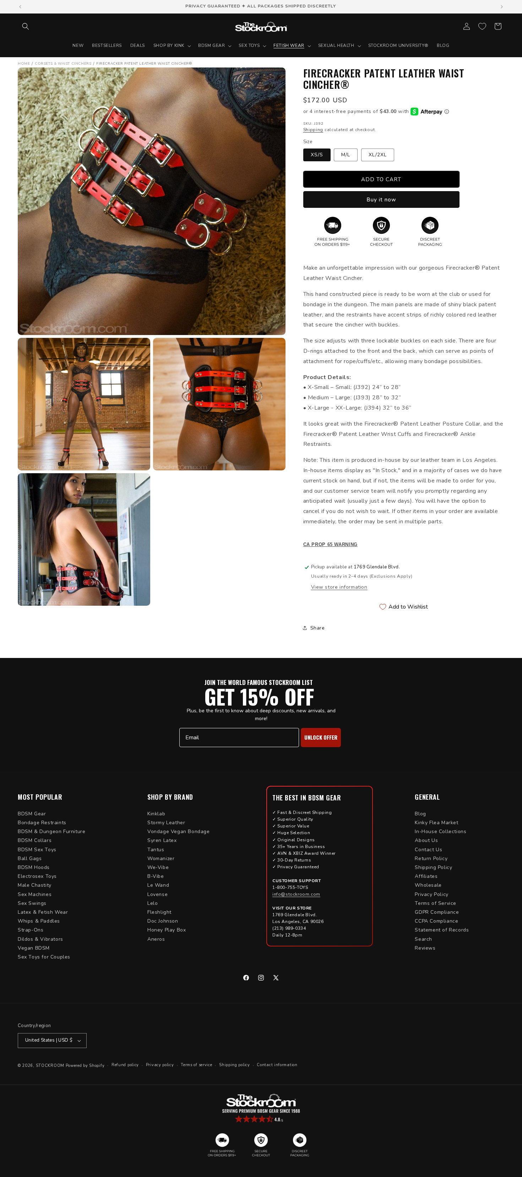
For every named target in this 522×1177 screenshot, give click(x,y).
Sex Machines (34, 894)
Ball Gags (30, 858)
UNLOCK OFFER (320, 737)
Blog (420, 813)
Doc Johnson (162, 921)
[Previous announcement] (20, 7)
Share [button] (317, 628)
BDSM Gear (32, 813)
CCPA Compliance (436, 921)
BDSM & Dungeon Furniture (51, 831)
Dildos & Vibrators (40, 939)
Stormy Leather (166, 822)
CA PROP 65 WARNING (330, 544)
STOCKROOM (50, 1065)
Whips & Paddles (39, 921)
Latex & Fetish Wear (43, 912)
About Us (426, 840)
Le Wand (158, 885)
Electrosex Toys (37, 876)
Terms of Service (435, 903)
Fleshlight (159, 912)
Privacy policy (160, 1065)
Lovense (157, 894)
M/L (345, 154)
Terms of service (196, 1065)
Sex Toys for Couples (44, 957)
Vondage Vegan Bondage (178, 831)
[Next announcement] (502, 7)
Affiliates (426, 876)
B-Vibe (155, 876)
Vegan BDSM (34, 948)
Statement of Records (442, 930)
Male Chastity (34, 885)
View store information (339, 587)
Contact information (277, 1065)
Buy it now (381, 199)
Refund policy (125, 1065)
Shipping (313, 130)
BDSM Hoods (34, 867)
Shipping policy (234, 1065)
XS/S (317, 154)
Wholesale (428, 885)
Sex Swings (32, 903)
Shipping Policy (433, 867)
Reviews (425, 948)
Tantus (155, 849)
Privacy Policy (431, 894)
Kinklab (156, 813)
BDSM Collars (34, 840)
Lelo (152, 903)
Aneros (156, 939)
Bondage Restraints (42, 822)
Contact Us (428, 849)
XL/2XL (378, 154)
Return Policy (431, 858)
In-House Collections (440, 831)
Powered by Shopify (85, 1065)
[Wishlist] (482, 26)
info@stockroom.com (296, 894)
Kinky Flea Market (436, 822)
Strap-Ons (30, 930)
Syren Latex (162, 840)
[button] (25, 26)
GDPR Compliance (437, 912)
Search (423, 939)
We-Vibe (158, 867)
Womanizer (160, 858)
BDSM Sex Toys (37, 849)
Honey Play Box (166, 930)
